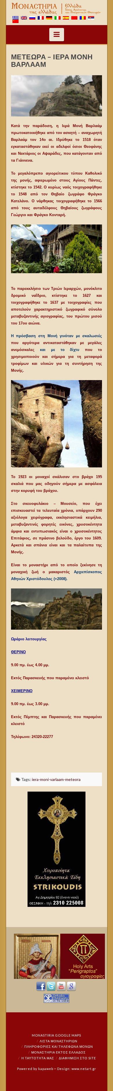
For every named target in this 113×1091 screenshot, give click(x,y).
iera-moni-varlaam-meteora (56, 779)
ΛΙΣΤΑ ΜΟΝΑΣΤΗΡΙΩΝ (58, 1041)
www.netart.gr (84, 1069)
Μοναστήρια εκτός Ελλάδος (58, 1052)
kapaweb (45, 1069)
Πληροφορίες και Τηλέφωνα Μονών (58, 1046)
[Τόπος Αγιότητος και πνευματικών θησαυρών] (56, 8)
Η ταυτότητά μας (37, 1058)
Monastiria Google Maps (56, 1035)
